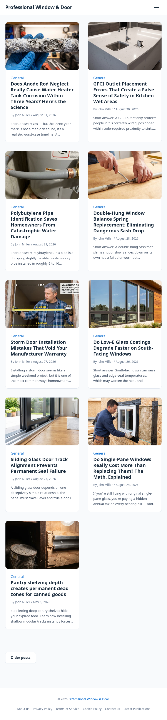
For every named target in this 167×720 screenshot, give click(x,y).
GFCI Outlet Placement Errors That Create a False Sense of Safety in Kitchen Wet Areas (123, 92)
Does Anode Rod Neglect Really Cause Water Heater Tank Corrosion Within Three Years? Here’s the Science (42, 95)
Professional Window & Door (38, 7)
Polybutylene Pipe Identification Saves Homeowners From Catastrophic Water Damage (34, 225)
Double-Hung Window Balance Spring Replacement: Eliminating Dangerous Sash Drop (123, 222)
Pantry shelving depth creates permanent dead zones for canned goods (40, 588)
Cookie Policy (92, 709)
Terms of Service (67, 709)
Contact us (112, 709)
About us (23, 709)
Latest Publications (137, 709)
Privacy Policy (42, 709)
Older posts (20, 657)
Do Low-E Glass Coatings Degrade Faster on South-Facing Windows (123, 348)
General (17, 78)
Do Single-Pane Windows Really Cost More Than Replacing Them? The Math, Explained (122, 468)
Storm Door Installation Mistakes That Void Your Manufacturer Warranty (39, 348)
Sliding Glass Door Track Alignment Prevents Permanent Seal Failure (39, 465)
